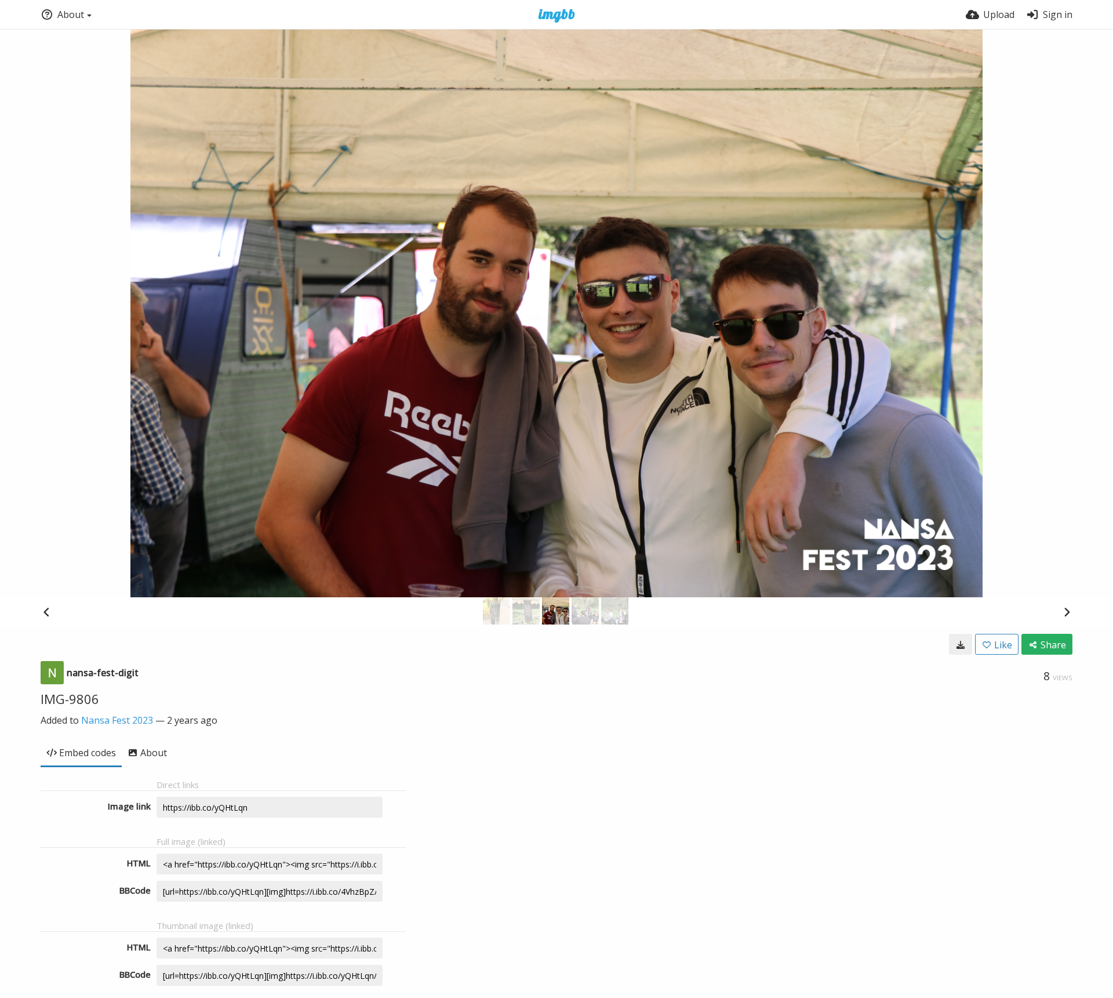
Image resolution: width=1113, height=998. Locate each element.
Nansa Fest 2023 (117, 720)
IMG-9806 (70, 698)
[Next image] (1066, 611)
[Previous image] (46, 611)
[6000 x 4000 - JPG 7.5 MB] (960, 644)
